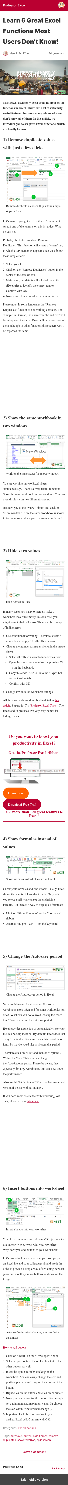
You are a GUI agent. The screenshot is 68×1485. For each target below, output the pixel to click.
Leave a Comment (34, 1451)
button (27, 1435)
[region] (34, 372)
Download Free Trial (22, 804)
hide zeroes (40, 1435)
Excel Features (27, 1428)
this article (33, 1101)
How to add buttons (14, 1347)
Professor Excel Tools (43, 705)
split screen (44, 1439)
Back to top (58, 1468)
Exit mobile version (34, 1479)
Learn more (16, 793)
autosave (16, 1435)
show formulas (26, 1439)
